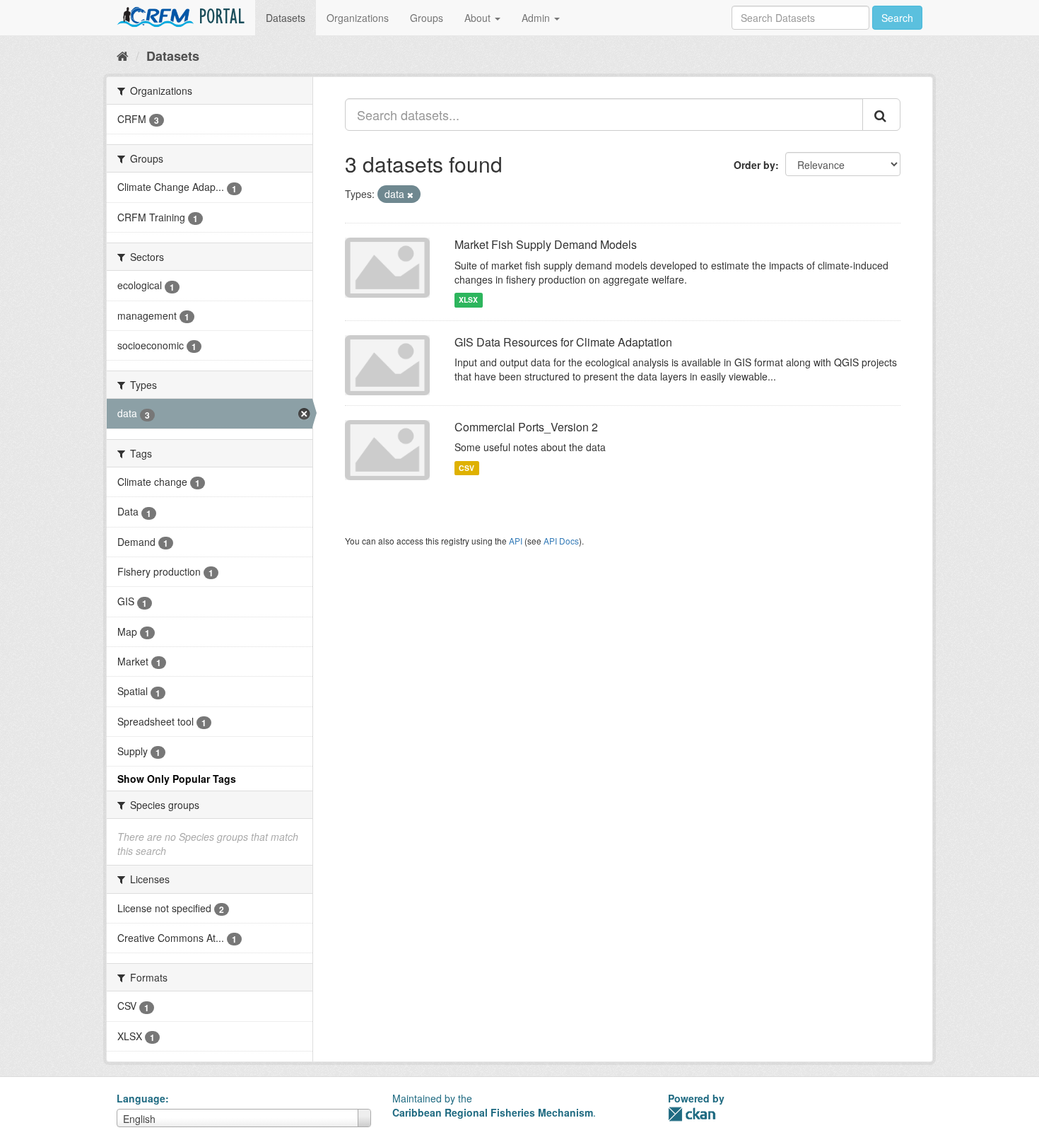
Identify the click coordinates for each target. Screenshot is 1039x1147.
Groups (426, 18)
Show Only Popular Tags (176, 779)
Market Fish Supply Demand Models (545, 244)
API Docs (561, 541)
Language (141, 1098)
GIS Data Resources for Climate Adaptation (563, 342)
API (515, 541)
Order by (754, 165)
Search (897, 18)
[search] (881, 114)
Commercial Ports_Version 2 (526, 427)
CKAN (692, 1114)
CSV (466, 467)
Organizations (358, 18)
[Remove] (410, 194)
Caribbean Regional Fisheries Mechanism (492, 1112)
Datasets (285, 18)
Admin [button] (537, 18)
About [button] (478, 18)
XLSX (468, 300)
